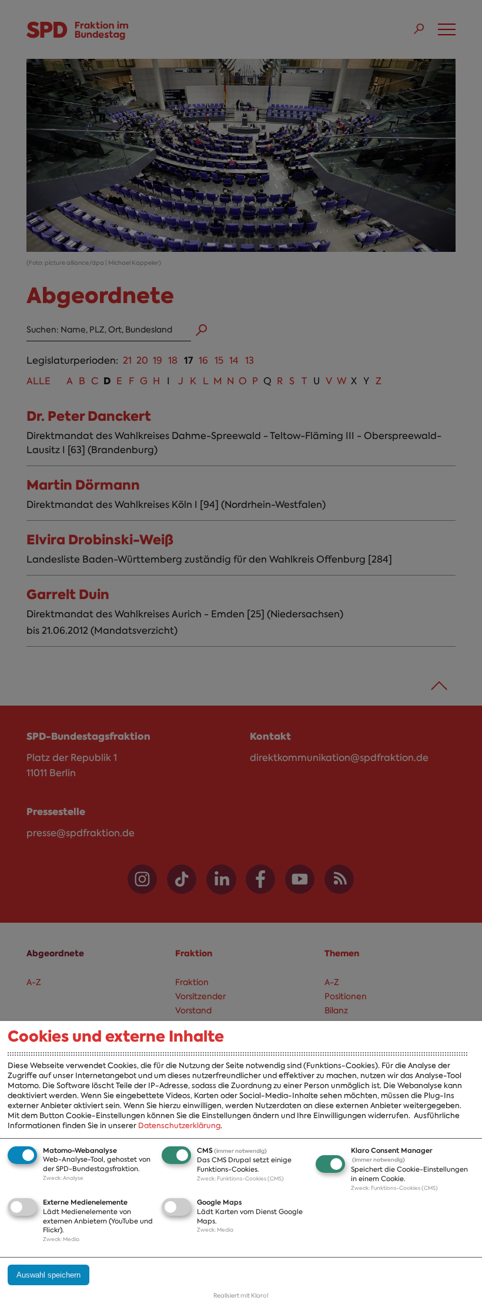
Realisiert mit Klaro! (241, 1295)
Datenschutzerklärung (179, 1125)
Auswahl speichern (48, 1275)
